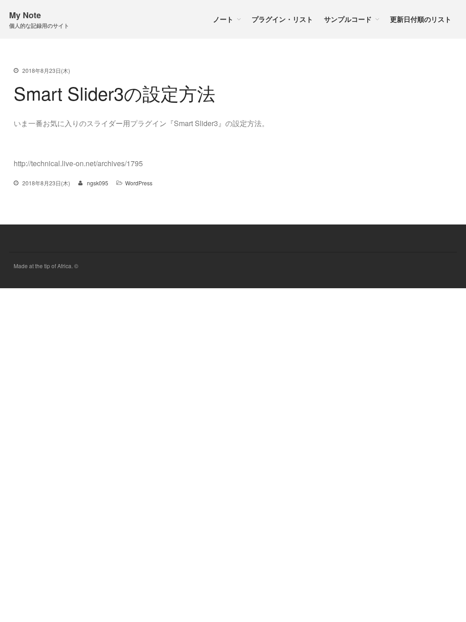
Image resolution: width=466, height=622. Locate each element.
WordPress (138, 183)
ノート (223, 19)
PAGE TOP (448, 594)
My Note (25, 15)
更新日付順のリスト (420, 19)
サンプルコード (348, 19)
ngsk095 (97, 183)
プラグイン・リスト (282, 19)
